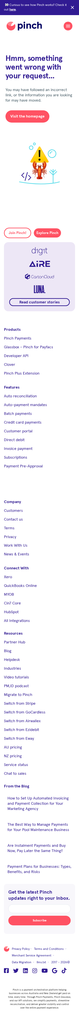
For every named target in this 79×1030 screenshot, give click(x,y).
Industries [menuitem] (12, 669)
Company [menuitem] (12, 502)
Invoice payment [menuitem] (18, 449)
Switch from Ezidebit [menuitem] (21, 730)
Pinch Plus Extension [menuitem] (22, 373)
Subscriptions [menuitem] (15, 458)
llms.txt (41, 962)
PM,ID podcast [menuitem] (16, 686)
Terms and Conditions (49, 949)
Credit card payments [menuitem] (22, 422)
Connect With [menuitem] (16, 568)
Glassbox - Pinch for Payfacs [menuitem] (28, 347)
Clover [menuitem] (9, 365)
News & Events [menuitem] (16, 554)
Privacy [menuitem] (10, 537)
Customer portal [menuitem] (18, 431)
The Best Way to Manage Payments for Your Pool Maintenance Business (38, 827)
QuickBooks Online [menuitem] (20, 586)
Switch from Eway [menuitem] (19, 739)
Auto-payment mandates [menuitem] (25, 405)
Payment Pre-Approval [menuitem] (23, 466)
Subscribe (40, 920)
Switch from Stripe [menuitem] (20, 704)
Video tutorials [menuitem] (16, 677)
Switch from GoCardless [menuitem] (24, 712)
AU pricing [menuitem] (13, 747)
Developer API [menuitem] (16, 356)
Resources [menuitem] (13, 634)
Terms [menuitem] (9, 528)
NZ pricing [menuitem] (13, 756)
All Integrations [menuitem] (17, 621)
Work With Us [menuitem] (15, 546)
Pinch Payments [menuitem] (17, 338)
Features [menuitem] (12, 387)
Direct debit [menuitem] (14, 440)
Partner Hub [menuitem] (14, 642)
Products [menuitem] (12, 330)
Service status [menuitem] (16, 765)
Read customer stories (39, 302)
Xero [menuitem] (8, 577)
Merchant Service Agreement (31, 955)
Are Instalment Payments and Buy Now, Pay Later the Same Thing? (36, 848)
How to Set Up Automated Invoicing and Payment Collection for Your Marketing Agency (38, 803)
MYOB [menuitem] (9, 595)
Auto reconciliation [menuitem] (20, 396)
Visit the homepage (27, 116)
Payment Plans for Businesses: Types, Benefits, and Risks (39, 869)
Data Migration (21, 962)
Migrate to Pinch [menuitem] (18, 695)
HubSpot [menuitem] (11, 612)
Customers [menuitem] (13, 511)
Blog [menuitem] (7, 651)
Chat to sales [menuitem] (15, 774)
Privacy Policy (21, 949)
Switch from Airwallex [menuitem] (22, 721)
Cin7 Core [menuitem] (12, 603)
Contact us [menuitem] (13, 519)
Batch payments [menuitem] (18, 414)
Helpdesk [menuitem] (12, 660)
